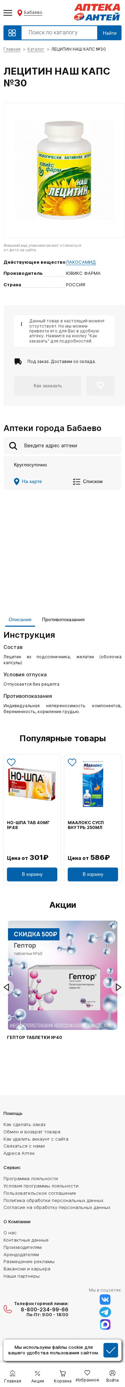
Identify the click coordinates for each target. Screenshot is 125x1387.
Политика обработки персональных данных (53, 1200)
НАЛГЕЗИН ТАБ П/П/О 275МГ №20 (31, 825)
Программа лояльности (30, 1178)
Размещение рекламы (29, 1261)
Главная (11, 49)
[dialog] (62, 1351)
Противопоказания (63, 619)
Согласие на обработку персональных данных (56, 1207)
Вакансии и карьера (26, 1268)
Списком (93, 481)
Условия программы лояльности (40, 1186)
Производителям (22, 1247)
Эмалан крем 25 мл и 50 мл (40, 1037)
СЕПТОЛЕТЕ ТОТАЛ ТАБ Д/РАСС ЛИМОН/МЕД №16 (91, 827)
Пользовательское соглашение (39, 1193)
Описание (20, 619)
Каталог (35, 49)
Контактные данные (26, 1240)
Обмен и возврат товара (31, 1131)
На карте (32, 481)
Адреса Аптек (19, 1153)
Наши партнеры (21, 1276)
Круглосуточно (30, 464)
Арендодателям (21, 1254)
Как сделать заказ (24, 1124)
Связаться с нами (24, 1146)
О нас (10, 1232)
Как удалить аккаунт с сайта (35, 1139)
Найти (110, 33)
